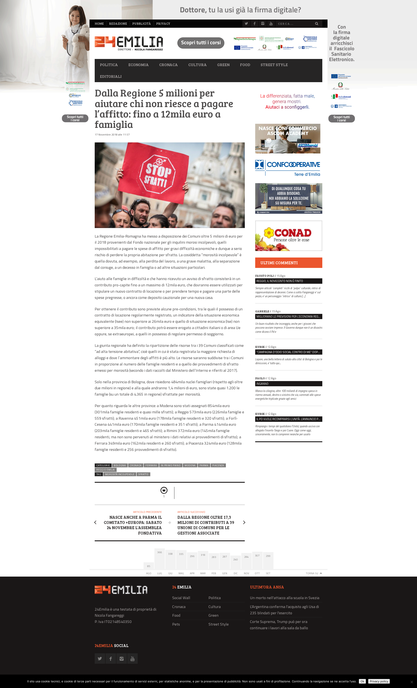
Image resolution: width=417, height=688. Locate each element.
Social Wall (181, 598)
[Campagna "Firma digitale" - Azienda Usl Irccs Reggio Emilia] (245, 51)
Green (223, 64)
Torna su (312, 573)
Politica (109, 64)
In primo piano (171, 465)
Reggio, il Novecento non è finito (279, 281)
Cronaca (168, 64)
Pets (176, 624)
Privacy (163, 23)
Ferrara (151, 465)
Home (99, 23)
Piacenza (218, 465)
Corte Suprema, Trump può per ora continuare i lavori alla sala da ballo (279, 625)
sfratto (143, 474)
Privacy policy (379, 681)
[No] (411, 682)
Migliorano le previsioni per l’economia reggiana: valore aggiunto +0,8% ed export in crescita (289, 316)
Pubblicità (141, 23)
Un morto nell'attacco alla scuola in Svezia (284, 598)
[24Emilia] (129, 43)
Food (245, 64)
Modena (190, 465)
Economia (138, 64)
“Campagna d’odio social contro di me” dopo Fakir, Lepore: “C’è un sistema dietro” (289, 352)
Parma (204, 465)
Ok (362, 681)
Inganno (262, 383)
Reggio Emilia (105, 469)
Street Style (274, 64)
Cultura (197, 64)
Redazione (118, 23)
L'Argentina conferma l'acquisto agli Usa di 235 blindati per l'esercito (284, 610)
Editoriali (111, 76)
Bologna (120, 465)
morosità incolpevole (119, 474)
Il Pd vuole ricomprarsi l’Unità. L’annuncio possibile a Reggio (289, 419)
